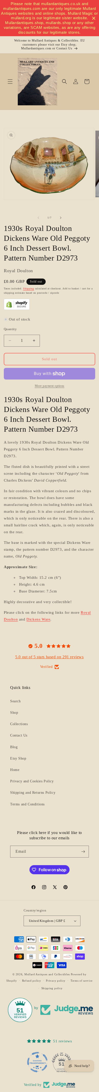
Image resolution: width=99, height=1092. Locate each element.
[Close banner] (94, 18)
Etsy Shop (18, 758)
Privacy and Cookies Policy (32, 781)
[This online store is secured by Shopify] (17, 309)
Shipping (28, 288)
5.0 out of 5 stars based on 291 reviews (49, 657)
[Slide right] (60, 217)
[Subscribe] (83, 852)
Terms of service (82, 980)
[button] (10, 81)
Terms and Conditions (27, 804)
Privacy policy (55, 980)
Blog (14, 747)
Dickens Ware (38, 619)
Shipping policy (52, 988)
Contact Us (18, 735)
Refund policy (31, 980)
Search (15, 701)
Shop (14, 712)
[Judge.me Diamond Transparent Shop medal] (37, 1062)
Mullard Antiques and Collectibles (47, 974)
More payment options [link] (49, 386)
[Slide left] (38, 217)
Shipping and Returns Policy (32, 793)
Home (14, 770)
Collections (19, 724)
